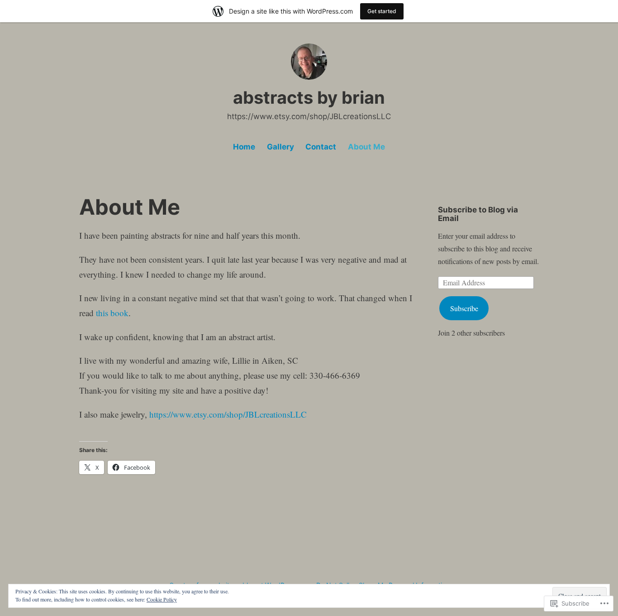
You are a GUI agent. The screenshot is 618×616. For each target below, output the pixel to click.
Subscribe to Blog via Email (478, 214)
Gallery (280, 146)
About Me (366, 146)
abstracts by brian (309, 97)
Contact (320, 146)
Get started (381, 11)
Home (244, 146)
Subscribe (464, 308)
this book (112, 312)
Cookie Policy (162, 599)
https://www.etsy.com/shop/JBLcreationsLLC (228, 414)
